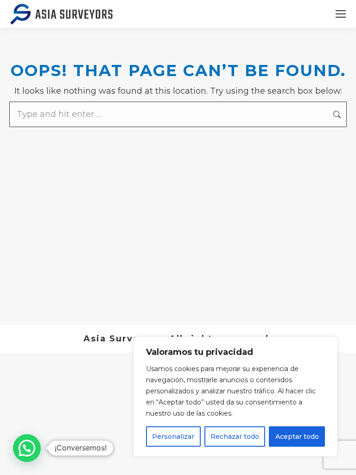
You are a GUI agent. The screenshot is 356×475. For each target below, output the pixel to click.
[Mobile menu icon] (341, 14)
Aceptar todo (297, 436)
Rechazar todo (234, 436)
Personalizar (173, 436)
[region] (235, 396)
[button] (27, 448)
